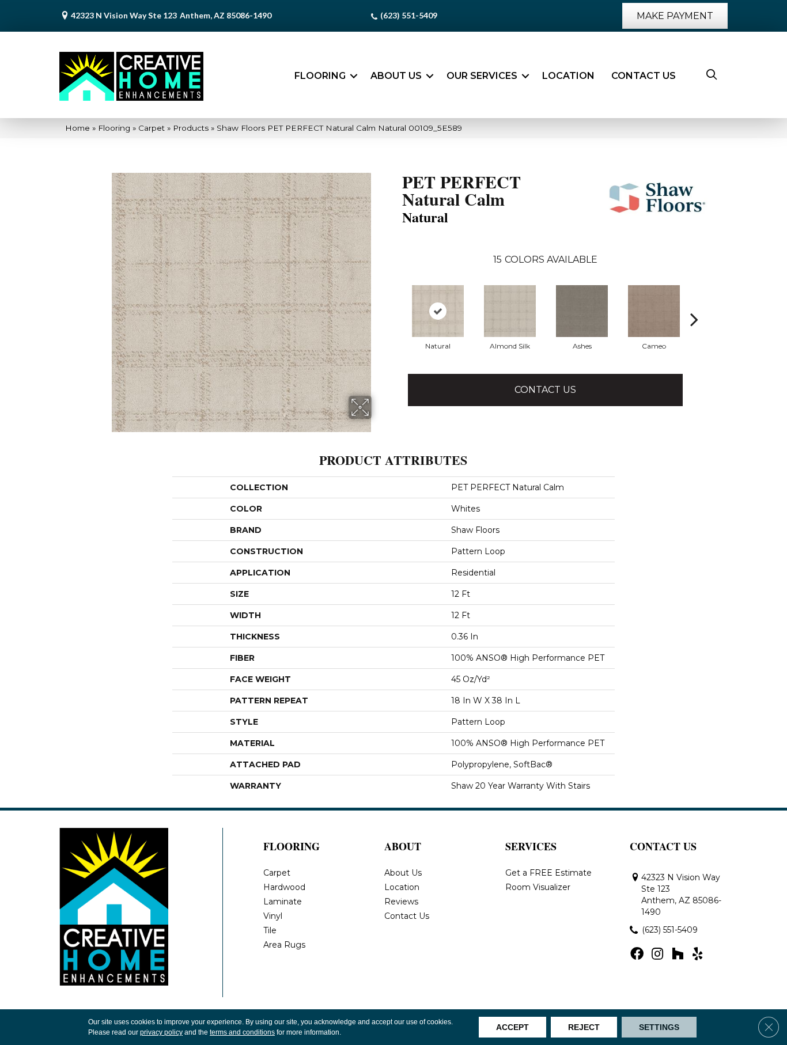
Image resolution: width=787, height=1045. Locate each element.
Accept (512, 1027)
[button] (354, 76)
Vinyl (272, 916)
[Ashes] (582, 311)
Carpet (151, 127)
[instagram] (657, 954)
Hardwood (284, 887)
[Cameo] (654, 311)
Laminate (282, 901)
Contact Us (643, 75)
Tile (270, 930)
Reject (584, 1027)
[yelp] (697, 954)
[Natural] (438, 311)
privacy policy (161, 1032)
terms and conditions (242, 1032)
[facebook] (637, 954)
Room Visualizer (537, 887)
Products (191, 127)
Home (77, 127)
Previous (396, 319)
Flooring (320, 75)
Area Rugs (284, 945)
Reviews (401, 901)
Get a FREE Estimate (548, 873)
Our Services (482, 75)
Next (694, 319)
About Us (396, 75)
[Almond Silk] (510, 311)
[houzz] (677, 954)
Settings (659, 1027)
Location (568, 75)
